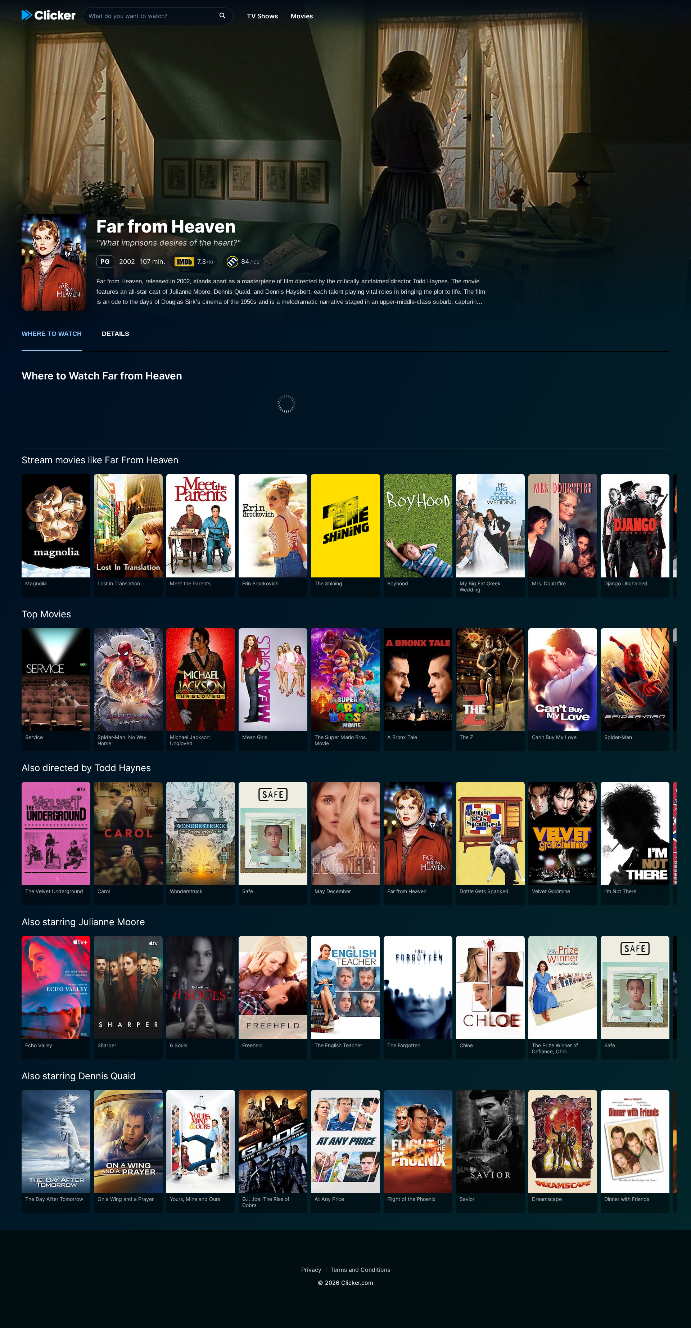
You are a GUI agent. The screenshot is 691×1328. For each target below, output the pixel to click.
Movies (302, 16)
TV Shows (262, 16)
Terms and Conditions (360, 1269)
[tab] (57, 337)
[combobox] (158, 16)
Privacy (311, 1269)
